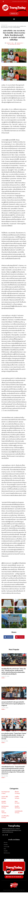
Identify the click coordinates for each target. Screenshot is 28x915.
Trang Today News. (21, 890)
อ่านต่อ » (3, 678)
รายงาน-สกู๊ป (11, 44)
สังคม (15, 44)
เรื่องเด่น (18, 44)
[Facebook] (3, 1)
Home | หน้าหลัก (4, 25)
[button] (14, 13)
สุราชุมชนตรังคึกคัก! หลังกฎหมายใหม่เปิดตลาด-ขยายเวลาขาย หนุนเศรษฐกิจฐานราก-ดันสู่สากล (13, 703)
